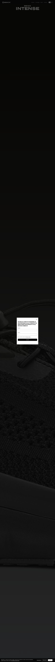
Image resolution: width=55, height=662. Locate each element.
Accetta (50, 660)
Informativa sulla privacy (15, 660)
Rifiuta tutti (44, 660)
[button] (36, 319)
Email (19, 332)
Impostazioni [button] (39, 660)
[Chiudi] (53, 660)
